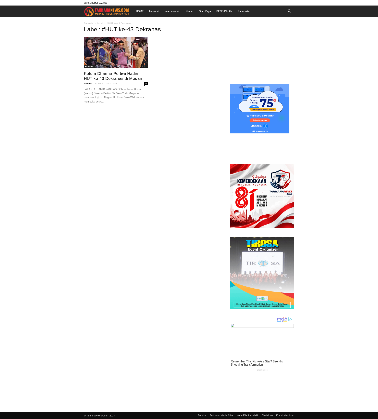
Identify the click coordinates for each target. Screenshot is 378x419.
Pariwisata (243, 11)
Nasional (154, 11)
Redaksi (88, 83)
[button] (289, 11)
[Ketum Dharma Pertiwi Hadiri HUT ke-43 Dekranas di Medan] (116, 52)
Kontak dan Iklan (285, 415)
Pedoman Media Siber (222, 415)
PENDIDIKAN (224, 11)
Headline (89, 66)
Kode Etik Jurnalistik (247, 415)
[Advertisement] (262, 52)
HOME (140, 11)
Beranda (88, 23)
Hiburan (189, 11)
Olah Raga (205, 11)
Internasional (172, 11)
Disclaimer (267, 415)
